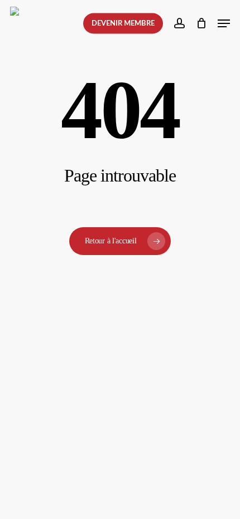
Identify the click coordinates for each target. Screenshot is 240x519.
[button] (224, 23)
